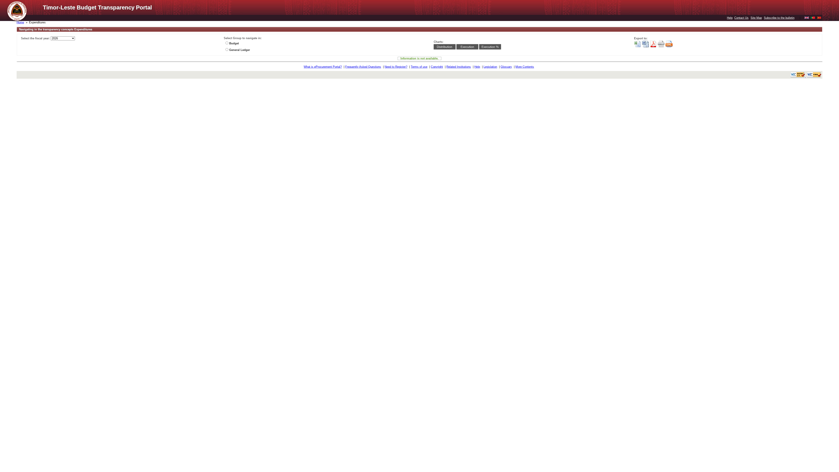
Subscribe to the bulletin (779, 17)
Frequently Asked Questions (363, 66)
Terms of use (419, 66)
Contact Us (741, 17)
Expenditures (37, 22)
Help (730, 17)
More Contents (524, 66)
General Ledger (239, 50)
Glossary (506, 66)
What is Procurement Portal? (323, 66)
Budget (234, 43)
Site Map (756, 17)
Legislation (490, 66)
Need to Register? (396, 66)
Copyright (437, 66)
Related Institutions (458, 66)
